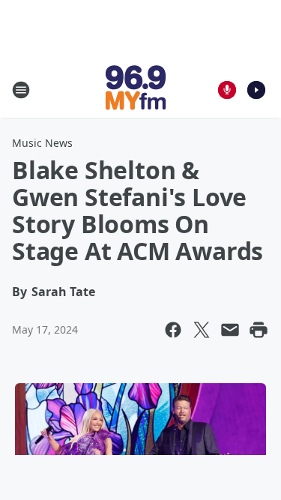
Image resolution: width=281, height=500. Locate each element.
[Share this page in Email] (230, 329)
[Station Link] (135, 89)
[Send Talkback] (227, 90)
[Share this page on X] (201, 329)
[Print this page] (258, 329)
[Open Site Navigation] (21, 90)
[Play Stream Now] (256, 90)
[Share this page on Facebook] (173, 329)
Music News (42, 143)
